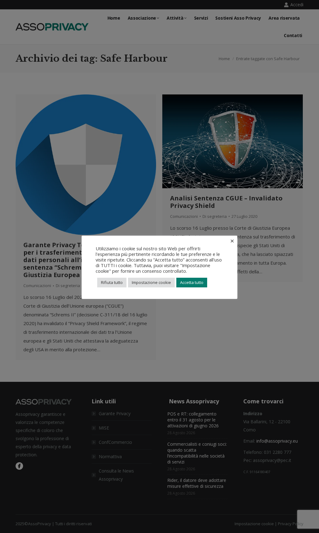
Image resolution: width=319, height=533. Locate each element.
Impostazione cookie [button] (151, 282)
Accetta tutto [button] (191, 282)
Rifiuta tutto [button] (112, 282)
